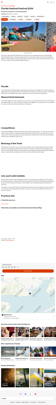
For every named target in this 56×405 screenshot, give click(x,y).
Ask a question (5, 204)
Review (29, 19)
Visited (13, 19)
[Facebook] (25, 394)
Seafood (20, 16)
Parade (26, 16)
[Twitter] (30, 394)
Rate (21, 19)
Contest (13, 16)
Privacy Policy (33, 402)
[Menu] (52, 2)
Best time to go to (8, 5)
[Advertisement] (28, 71)
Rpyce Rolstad (28, 53)
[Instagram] (20, 394)
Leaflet (41, 312)
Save (5, 19)
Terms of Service (42, 402)
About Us (12, 402)
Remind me (29, 271)
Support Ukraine (25, 402)
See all (6, 49)
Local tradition (5, 16)
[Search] (47, 2)
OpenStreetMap (47, 312)
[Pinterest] (35, 394)
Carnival (33, 16)
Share (37, 19)
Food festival (40, 16)
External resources (8, 200)
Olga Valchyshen (10, 240)
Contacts (18, 402)
